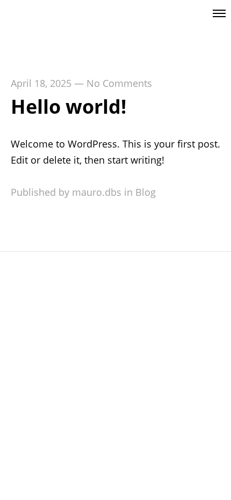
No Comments (119, 83)
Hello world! (68, 106)
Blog (145, 192)
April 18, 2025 (41, 83)
